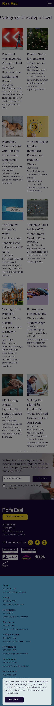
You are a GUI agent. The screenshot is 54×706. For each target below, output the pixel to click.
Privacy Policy (11, 693)
